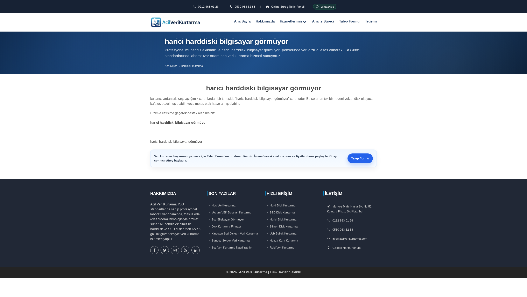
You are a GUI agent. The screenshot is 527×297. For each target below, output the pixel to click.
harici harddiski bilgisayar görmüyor (176, 141)
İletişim (371, 21)
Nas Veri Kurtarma (224, 205)
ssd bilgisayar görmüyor (228, 219)
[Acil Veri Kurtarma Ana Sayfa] (176, 22)
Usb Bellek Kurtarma (283, 233)
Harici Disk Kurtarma (283, 219)
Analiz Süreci (323, 21)
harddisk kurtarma (192, 65)
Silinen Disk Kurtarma (284, 226)
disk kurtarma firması (226, 226)
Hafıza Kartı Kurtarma (284, 240)
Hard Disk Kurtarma (282, 205)
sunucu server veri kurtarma (231, 240)
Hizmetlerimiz (291, 21)
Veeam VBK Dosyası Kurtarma (231, 212)
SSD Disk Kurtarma (282, 212)
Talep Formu (349, 21)
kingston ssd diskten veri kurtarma (235, 233)
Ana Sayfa (242, 21)
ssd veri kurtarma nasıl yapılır (232, 247)
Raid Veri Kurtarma (282, 247)
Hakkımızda (265, 21)
